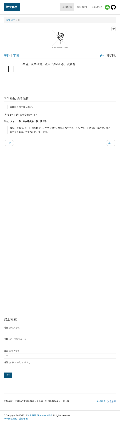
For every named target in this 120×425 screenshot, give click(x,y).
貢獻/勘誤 (96, 7)
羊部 (16, 55)
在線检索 (67, 7)
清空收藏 (111, 401)
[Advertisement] (60, 87)
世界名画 (23, 418)
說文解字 (11, 7)
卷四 (7, 55)
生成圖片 (101, 401)
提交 (8, 375)
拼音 (15, 339)
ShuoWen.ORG (44, 415)
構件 (17, 362)
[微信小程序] (107, 7)
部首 (12, 351)
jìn (102, 55)
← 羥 (9, 143)
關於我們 (82, 7)
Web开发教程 (10, 418)
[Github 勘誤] (113, 7)
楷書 (12, 327)
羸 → (111, 143)
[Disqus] (60, 188)
